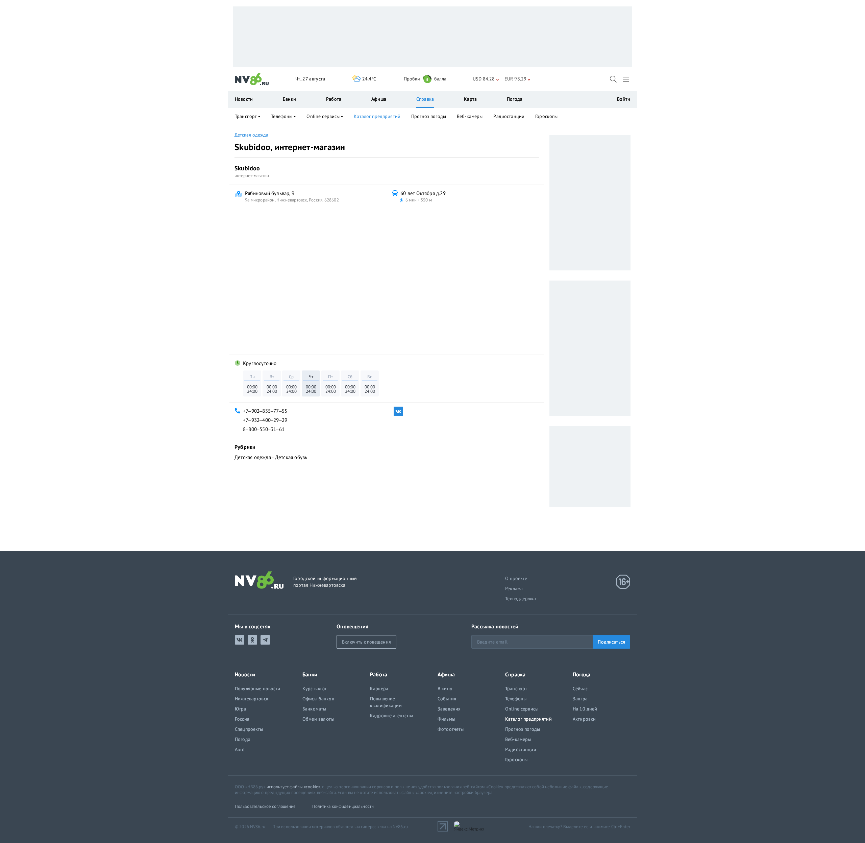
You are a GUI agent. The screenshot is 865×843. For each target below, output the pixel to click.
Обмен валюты (318, 719)
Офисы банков (318, 699)
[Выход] (626, 79)
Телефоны (281, 116)
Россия (242, 719)
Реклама (514, 588)
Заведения (449, 709)
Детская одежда (251, 135)
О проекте (516, 578)
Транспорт (246, 116)
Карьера (379, 688)
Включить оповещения (366, 642)
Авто (240, 749)
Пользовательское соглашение (265, 806)
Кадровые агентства (392, 716)
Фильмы (446, 719)
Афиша (378, 99)
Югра (240, 709)
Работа (333, 99)
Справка (425, 99)
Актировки (584, 719)
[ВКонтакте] (398, 411)
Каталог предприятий (377, 116)
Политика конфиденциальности (343, 806)
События (447, 699)
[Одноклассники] (252, 640)
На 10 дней (585, 709)
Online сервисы (323, 116)
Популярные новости (257, 688)
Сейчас (580, 688)
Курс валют (314, 688)
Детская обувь (291, 457)
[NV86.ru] (252, 79)
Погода (514, 99)
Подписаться (611, 642)
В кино (445, 688)
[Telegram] (265, 640)
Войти (623, 99)
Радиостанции (508, 116)
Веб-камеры (470, 116)
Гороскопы (546, 116)
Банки (289, 99)
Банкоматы (314, 709)
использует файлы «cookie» (293, 787)
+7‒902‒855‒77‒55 (265, 411)
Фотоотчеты (451, 729)
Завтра (580, 699)
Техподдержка (520, 599)
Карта (470, 99)
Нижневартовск (251, 699)
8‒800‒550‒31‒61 (264, 429)
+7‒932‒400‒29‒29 (265, 420)
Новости (244, 99)
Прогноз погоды (428, 116)
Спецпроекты (249, 729)
